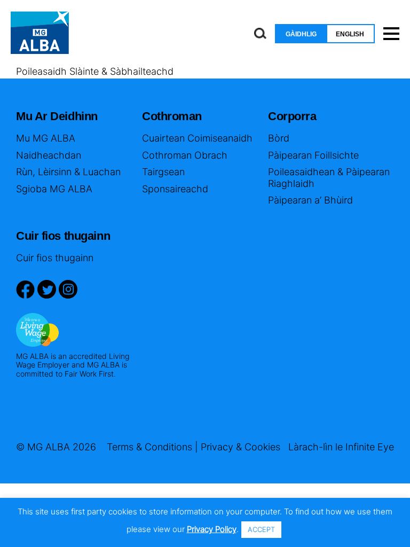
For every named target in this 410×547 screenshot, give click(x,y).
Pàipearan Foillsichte (313, 155)
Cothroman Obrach (184, 155)
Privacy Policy (211, 529)
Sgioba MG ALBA (54, 188)
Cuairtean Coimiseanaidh (197, 138)
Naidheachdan (48, 155)
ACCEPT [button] (261, 529)
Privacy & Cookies (240, 446)
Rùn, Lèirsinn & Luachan (68, 171)
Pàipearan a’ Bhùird (310, 200)
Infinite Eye (369, 446)
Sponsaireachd (175, 188)
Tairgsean (163, 171)
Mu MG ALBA (45, 138)
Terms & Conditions (149, 446)
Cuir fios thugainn (54, 257)
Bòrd (278, 138)
